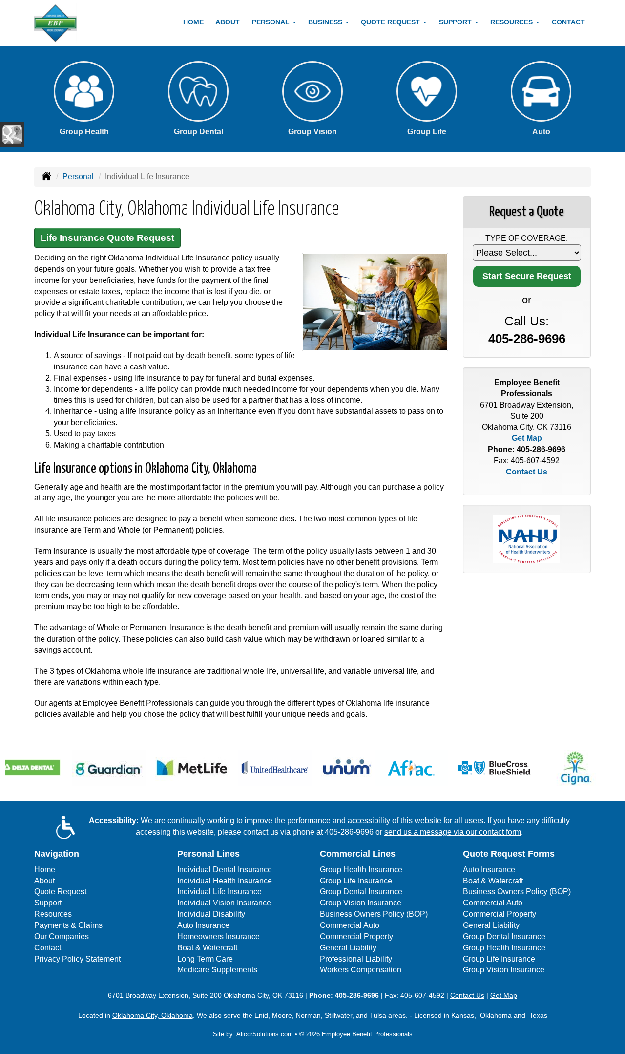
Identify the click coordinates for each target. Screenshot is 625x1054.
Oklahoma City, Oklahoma (152, 1015)
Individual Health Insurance (224, 881)
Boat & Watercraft (207, 948)
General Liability (348, 948)
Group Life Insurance (356, 881)
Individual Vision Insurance (224, 903)
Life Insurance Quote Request (107, 238)
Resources (53, 914)
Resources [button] (512, 22)
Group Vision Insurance (360, 903)
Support (48, 903)
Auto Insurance (203, 925)
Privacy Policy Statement (77, 959)
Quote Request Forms (509, 854)
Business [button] (326, 22)
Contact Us (526, 472)
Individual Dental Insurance (224, 869)
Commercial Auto (349, 925)
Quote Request (60, 891)
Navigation (56, 854)
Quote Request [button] (391, 22)
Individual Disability (211, 914)
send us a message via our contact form (452, 832)
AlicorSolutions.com (264, 1034)
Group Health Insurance (361, 869)
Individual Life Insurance (219, 891)
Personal (78, 176)
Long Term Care (205, 959)
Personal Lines (208, 854)
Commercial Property (356, 936)
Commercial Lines (358, 854)
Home (193, 22)
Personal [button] (272, 22)
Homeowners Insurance (218, 936)
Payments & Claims (68, 925)
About (227, 22)
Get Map (527, 438)
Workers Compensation (360, 970)
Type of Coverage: (526, 238)
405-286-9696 (526, 338)
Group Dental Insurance (361, 891)
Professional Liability (356, 959)
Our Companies (61, 936)
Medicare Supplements (217, 970)
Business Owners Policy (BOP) (374, 914)
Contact (568, 22)
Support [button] (456, 22)
